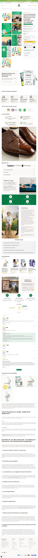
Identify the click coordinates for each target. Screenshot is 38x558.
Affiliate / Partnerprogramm (23, 546)
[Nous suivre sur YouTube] (4, 552)
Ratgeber (13, 547)
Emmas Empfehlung (15, 549)
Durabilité (20, 542)
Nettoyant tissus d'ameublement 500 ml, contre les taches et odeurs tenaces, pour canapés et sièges (5, 270)
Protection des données (32, 542)
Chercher (30, 547)
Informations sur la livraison (32, 543)
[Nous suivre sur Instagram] (2, 552)
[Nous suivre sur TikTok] (6, 552)
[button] (25, 12)
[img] (4, 326)
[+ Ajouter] (8, 265)
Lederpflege (13, 542)
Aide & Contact (21, 543)
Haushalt (13, 546)
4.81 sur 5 (14, 307)
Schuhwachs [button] (19, 312)
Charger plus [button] (19, 369)
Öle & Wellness (14, 543)
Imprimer (30, 546)
